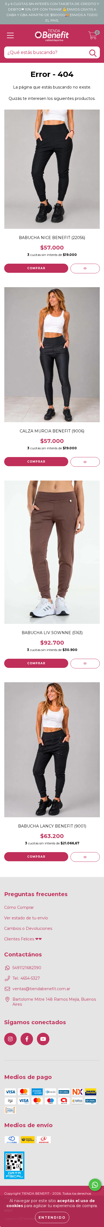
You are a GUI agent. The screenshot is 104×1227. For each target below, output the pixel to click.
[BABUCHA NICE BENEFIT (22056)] (85, 268)
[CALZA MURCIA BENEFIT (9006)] (85, 462)
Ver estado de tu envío (26, 917)
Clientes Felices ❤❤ (23, 939)
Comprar (36, 268)
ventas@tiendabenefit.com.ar (41, 988)
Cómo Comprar (19, 907)
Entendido (52, 1217)
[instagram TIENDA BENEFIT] (10, 1039)
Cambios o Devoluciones (28, 928)
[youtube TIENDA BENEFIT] (43, 1039)
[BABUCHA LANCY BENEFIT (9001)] (85, 857)
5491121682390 (26, 967)
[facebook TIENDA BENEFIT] (27, 1039)
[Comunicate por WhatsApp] (95, 1185)
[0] (92, 36)
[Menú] (10, 35)
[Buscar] (93, 53)
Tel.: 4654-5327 (26, 978)
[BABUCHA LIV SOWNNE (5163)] (85, 663)
